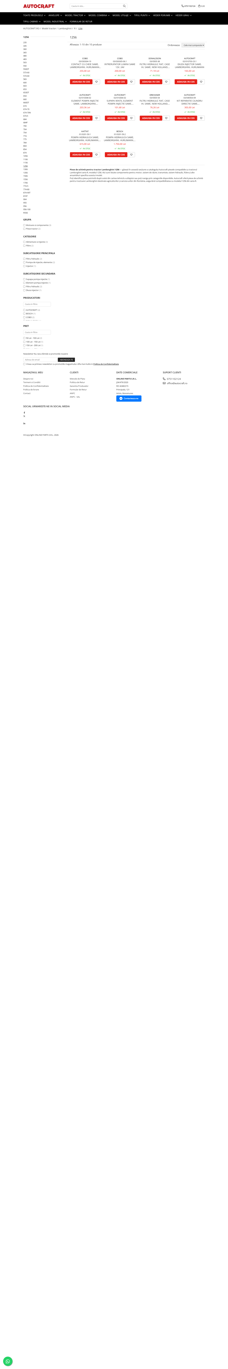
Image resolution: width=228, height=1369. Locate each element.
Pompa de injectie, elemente (39, 262)
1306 (25, 169)
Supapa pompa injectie (36, 279)
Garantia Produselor (79, 386)
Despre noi (28, 378)
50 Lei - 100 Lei (32, 338)
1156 (25, 162)
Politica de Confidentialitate (106, 364)
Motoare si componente (37, 225)
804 (25, 145)
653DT (26, 92)
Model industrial (54, 21)
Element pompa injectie (37, 282)
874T (25, 196)
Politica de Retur (77, 382)
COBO (29, 317)
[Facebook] (24, 412)
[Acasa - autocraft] (38, 6)
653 (25, 89)
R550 (25, 212)
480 (25, 55)
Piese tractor (32, 228)
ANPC (72, 393)
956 (25, 206)
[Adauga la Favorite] (96, 81)
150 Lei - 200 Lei (33, 345)
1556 (25, 179)
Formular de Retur (81, 21)
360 (25, 49)
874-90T (26, 192)
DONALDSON (155, 58)
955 (25, 202)
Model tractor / (50, 28)
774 (25, 136)
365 (25, 52)
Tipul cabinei (31, 21)
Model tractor (74, 15)
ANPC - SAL (75, 396)
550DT (26, 69)
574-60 (26, 75)
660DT (26, 102)
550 (25, 65)
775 (25, 139)
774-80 (26, 189)
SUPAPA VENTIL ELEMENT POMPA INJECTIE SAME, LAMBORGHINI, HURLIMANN (119, 102)
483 (25, 59)
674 (25, 106)
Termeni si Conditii (31, 382)
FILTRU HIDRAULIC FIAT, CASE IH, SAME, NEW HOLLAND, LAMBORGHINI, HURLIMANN (155, 66)
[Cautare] (124, 6)
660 (25, 99)
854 (25, 149)
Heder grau (183, 15)
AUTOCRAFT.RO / (32, 28)
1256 (25, 166)
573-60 (26, 72)
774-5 (25, 186)
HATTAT (85, 131)
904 (25, 199)
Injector (29, 266)
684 (25, 119)
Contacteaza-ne (131, 398)
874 (25, 152)
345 (25, 45)
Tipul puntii (141, 15)
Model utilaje (121, 15)
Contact (27, 393)
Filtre (28, 245)
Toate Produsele (33, 15)
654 (25, 95)
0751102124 (173, 378)
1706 (25, 182)
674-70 (26, 109)
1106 (25, 159)
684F (25, 122)
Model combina (98, 15)
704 (25, 129)
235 (25, 42)
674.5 (25, 115)
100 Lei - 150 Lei (33, 341)
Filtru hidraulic (32, 258)
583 (25, 79)
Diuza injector (32, 290)
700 (25, 125)
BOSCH (29, 313)
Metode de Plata (77, 378)
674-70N (27, 112)
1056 (25, 156)
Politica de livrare (31, 389)
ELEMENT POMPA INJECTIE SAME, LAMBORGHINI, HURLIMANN (85, 102)
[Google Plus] (24, 420)
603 (25, 85)
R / (76, 28)
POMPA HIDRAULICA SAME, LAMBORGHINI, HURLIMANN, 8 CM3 (85, 139)
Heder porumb (162, 15)
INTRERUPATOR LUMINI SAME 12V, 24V (119, 66)
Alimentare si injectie (35, 241)
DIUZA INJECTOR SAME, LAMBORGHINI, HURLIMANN (189, 66)
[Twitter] (24, 416)
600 (25, 82)
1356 (25, 172)
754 (25, 132)
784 (25, 142)
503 (25, 62)
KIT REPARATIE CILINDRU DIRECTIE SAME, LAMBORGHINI (189, 102)
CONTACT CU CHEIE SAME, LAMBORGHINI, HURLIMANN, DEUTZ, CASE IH (85, 66)
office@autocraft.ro (176, 383)
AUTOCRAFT (31, 310)
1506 (25, 175)
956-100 (26, 209)
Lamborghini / (66, 28)
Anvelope (54, 15)
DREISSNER (155, 95)
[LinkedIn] (24, 423)
